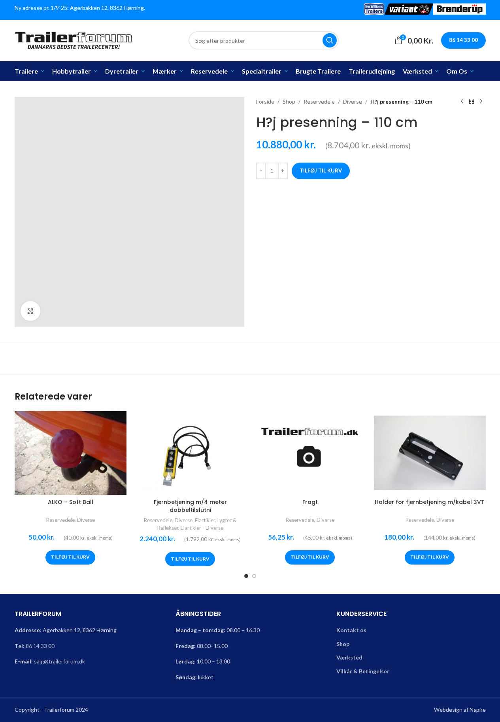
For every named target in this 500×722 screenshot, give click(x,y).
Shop (289, 101)
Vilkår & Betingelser (362, 671)
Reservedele (319, 101)
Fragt (310, 502)
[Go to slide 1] (246, 576)
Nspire (478, 709)
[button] (70, 557)
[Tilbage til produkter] (471, 101)
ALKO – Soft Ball (70, 502)
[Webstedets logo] (74, 39)
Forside (265, 101)
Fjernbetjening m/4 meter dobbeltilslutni (190, 506)
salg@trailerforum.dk (59, 661)
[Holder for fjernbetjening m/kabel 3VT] (430, 453)
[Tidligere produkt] (462, 101)
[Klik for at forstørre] (30, 311)
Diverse (352, 101)
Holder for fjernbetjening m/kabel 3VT (430, 502)
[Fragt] (310, 453)
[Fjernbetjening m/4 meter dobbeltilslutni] (190, 453)
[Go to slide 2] (254, 576)
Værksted (349, 657)
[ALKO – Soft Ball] (70, 453)
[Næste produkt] (481, 101)
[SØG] (330, 40)
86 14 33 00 (40, 645)
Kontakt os (351, 630)
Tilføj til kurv (321, 170)
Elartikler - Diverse (202, 528)
